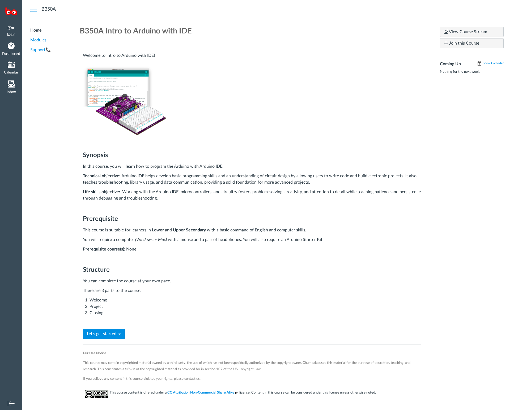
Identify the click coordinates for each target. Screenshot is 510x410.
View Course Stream (467, 32)
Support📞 (40, 50)
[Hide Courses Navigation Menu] (33, 10)
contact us (192, 379)
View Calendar (493, 63)
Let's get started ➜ (104, 334)
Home (36, 30)
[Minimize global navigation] (11, 403)
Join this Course (463, 43)
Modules (38, 40)
